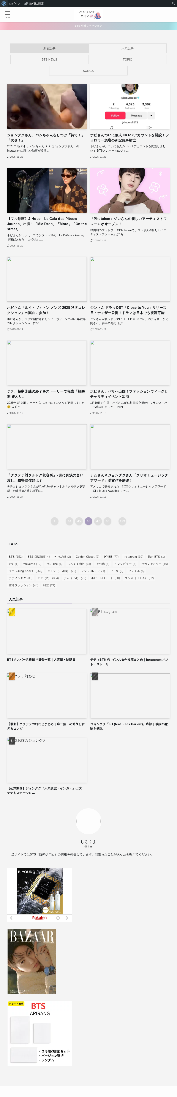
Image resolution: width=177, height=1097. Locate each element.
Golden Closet (87, 556)
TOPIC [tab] (127, 59)
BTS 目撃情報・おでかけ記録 (49, 556)
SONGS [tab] (88, 70)
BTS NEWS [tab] (49, 59)
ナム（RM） (75, 578)
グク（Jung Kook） (26, 571)
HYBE (111, 556)
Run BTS (156, 556)
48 (107, 521)
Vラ (13, 563)
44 (69, 521)
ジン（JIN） (93, 571)
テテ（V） (48, 578)
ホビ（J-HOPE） (105, 578)
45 (79, 521)
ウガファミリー (154, 563)
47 (98, 521)
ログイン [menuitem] (14, 3)
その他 (102, 563)
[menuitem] (4, 3)
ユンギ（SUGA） (139, 578)
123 (122, 521)
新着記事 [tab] (49, 48)
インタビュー (125, 563)
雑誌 (49, 585)
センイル (136, 571)
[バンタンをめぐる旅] (88, 14)
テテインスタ (20, 578)
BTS (16, 556)
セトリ (116, 571)
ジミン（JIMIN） (61, 571)
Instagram (133, 556)
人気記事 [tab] (128, 48)
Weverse (32, 563)
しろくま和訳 (79, 563)
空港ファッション (23, 585)
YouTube (54, 563)
